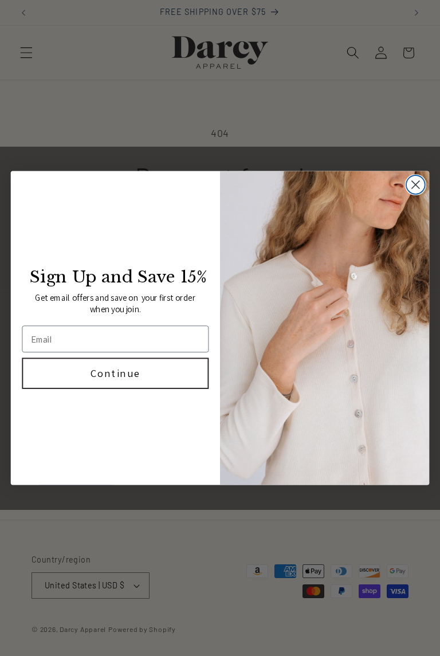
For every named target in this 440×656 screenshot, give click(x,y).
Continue (115, 373)
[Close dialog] (415, 184)
